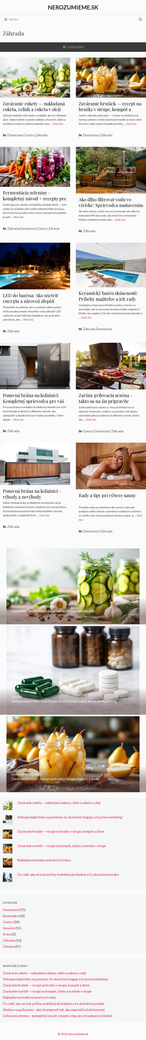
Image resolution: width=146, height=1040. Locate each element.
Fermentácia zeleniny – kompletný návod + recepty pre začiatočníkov (34, 198)
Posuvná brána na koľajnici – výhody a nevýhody (32, 494)
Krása (7, 934)
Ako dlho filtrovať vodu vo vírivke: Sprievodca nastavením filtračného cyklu (111, 205)
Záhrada (41, 135)
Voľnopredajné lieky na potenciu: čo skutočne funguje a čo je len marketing (69, 817)
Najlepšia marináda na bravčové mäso (44, 860)
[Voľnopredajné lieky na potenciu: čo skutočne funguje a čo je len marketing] (73, 712)
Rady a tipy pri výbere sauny (107, 495)
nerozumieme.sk (73, 7)
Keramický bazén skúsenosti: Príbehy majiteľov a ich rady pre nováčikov (108, 299)
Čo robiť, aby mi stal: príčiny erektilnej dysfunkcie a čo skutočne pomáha (68, 875)
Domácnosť (15, 135)
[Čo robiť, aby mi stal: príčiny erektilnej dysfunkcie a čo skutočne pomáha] (7, 879)
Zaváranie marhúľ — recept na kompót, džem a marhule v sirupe (61, 846)
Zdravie (54, 229)
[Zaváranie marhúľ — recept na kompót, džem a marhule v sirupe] (7, 851)
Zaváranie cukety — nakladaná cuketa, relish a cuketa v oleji (34, 106)
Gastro (29, 135)
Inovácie (9, 928)
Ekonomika (10, 916)
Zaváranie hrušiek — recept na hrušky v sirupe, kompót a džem (110, 109)
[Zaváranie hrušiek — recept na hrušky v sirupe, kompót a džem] (73, 790)
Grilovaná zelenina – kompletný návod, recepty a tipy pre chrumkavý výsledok (57, 1016)
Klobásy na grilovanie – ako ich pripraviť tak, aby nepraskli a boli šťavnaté (54, 1010)
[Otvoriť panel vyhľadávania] (140, 19)
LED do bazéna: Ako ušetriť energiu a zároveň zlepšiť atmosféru (30, 301)
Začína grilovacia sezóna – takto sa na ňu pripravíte (106, 398)
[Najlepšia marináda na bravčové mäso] (7, 865)
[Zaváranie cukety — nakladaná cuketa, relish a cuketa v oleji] (73, 622)
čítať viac (58, 123)
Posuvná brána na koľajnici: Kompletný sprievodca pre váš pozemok (33, 401)
